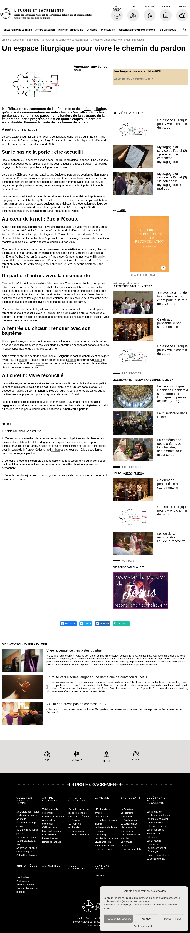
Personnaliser (172, 918)
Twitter (87, 623)
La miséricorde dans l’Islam (172, 415)
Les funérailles (154, 811)
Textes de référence (26, 884)
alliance (48, 298)
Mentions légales (102, 867)
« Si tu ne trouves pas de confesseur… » (76, 704)
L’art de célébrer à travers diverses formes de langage (51, 838)
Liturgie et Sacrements (13, 39)
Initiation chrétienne (70, 30)
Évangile (99, 256)
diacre (98, 359)
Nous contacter (77, 867)
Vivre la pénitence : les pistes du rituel (74, 650)
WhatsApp (122, 623)
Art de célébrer (45, 30)
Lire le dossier (131, 373)
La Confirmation (76, 831)
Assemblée (9, 234)
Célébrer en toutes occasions (136, 30)
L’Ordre (124, 845)
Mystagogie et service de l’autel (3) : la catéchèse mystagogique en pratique (172, 181)
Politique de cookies (144, 926)
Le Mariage (126, 842)
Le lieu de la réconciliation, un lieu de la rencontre (171, 537)
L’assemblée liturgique (53, 816)
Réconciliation (134, 473)
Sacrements (108, 30)
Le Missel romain (103, 849)
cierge (64, 312)
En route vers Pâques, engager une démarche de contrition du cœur (96, 677)
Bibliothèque (27, 866)
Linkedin (104, 623)
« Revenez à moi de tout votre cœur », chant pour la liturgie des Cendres (172, 298)
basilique (82, 140)
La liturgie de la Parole (106, 827)
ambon (11, 230)
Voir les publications (126, 283)
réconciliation (95, 109)
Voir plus (128, 560)
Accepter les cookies (118, 918)
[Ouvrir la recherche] (184, 29)
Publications (22, 881)
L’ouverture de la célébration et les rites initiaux (106, 820)
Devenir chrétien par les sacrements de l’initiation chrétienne (78, 813)
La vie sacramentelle (78, 834)
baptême (12, 333)
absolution (14, 309)
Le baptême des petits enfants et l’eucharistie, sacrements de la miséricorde (170, 447)
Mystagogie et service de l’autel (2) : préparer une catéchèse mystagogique (172, 154)
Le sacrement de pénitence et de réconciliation (65, 39)
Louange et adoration (157, 819)
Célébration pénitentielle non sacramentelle (169, 323)
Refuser (147, 918)
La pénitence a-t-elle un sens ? (133, 78)
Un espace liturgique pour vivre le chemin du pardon (172, 123)
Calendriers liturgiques (27, 855)
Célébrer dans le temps (18, 30)
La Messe (92, 30)
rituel (121, 210)
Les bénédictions (155, 830)
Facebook (70, 623)
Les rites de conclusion (106, 838)
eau (12, 359)
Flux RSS (99, 875)
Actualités (51, 866)
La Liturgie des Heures (27, 811)
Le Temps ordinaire (26, 837)
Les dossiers (22, 877)
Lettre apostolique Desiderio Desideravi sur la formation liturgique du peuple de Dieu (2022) (172, 394)
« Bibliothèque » (167, 30)
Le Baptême (74, 820)
